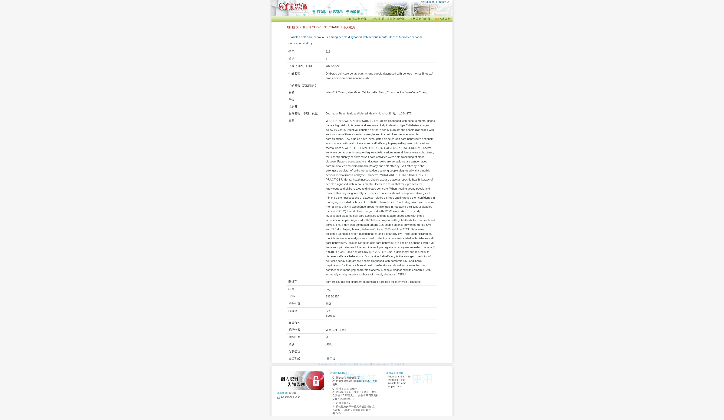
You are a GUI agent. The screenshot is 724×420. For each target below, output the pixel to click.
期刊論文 (293, 27)
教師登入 (444, 1)
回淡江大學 (427, 1)
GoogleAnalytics (291, 397)
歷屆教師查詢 (421, 19)
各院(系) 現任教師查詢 (389, 19)
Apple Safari (395, 386)
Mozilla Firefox (397, 379)
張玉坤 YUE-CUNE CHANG (321, 27)
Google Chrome (397, 383)
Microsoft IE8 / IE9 (399, 376)
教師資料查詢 (357, 19)
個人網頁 (349, 27)
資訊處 (293, 392)
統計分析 (444, 19)
